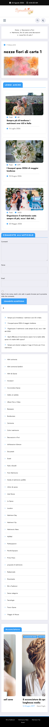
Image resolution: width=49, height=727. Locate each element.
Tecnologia (10, 600)
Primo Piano (11, 558)
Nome (3, 265)
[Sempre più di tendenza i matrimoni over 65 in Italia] (24, 104)
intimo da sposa (12, 487)
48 (18, 117)
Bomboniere (11, 416)
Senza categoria (12, 593)
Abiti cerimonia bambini (15, 367)
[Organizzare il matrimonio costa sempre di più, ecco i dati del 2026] (24, 199)
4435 (19, 212)
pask (11, 117)
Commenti (4, 241)
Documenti (10, 451)
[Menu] (4, 20)
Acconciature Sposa (13, 388)
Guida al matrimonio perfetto (16, 480)
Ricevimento (11, 579)
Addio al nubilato (13, 395)
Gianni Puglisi (23, 706)
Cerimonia (10, 423)
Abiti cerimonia (12, 359)
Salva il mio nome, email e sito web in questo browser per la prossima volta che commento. (24, 295)
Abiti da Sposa (12, 374)
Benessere (10, 409)
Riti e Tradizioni (12, 586)
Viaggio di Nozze (13, 614)
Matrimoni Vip (11, 522)
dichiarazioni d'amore (14, 444)
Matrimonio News (13, 529)
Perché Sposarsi (12, 551)
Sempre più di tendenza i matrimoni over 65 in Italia (19, 122)
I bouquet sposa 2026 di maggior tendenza (22, 169)
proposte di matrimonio (14, 565)
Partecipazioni (11, 544)
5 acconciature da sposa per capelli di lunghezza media (24, 701)
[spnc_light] (43, 20)
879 (18, 165)
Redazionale (11, 572)
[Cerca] (37, 20)
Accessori (10, 381)
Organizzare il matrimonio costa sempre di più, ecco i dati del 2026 (21, 217)
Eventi (9, 458)
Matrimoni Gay (12, 515)
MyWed (9, 536)
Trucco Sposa (11, 607)
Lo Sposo (10, 501)
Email (3, 278)
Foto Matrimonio (12, 473)
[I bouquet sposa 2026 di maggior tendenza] (24, 151)
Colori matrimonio (13, 430)
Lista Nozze (11, 494)
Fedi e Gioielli (11, 466)
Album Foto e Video (13, 402)
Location (10, 508)
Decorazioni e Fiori (13, 437)
